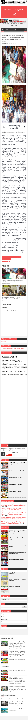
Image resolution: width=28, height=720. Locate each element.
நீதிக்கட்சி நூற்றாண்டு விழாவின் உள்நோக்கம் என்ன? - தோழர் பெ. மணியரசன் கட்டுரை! (16, 703)
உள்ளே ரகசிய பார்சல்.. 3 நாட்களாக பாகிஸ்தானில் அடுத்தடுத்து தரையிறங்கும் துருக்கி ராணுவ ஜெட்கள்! (13, 504)
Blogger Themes (21, 718)
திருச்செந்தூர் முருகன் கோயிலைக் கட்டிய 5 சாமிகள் (16, 709)
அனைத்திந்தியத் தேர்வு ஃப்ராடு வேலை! (16, 559)
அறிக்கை (4, 614)
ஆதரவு (4, 256)
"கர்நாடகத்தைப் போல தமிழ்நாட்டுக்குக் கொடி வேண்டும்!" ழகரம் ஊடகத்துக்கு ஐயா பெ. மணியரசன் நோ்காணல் (17, 532)
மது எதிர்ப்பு (19, 256)
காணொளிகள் (5, 619)
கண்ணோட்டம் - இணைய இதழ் (14, 12)
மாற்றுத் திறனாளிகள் (6, 258)
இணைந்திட (4, 341)
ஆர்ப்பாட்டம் (4, 616)
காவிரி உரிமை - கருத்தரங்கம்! (14, 586)
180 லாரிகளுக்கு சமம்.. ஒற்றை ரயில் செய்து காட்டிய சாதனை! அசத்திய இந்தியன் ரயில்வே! (13, 522)
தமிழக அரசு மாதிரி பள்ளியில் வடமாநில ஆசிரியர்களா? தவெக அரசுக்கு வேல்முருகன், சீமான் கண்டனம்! (13, 513)
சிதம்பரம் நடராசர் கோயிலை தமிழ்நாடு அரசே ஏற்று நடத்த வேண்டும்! (17, 553)
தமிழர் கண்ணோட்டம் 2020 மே (15, 491)
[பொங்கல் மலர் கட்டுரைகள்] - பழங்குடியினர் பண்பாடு (12, 698)
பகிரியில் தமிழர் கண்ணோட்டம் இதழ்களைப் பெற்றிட (12, 348)
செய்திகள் (8, 256)
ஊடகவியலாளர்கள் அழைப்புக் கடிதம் (17, 659)
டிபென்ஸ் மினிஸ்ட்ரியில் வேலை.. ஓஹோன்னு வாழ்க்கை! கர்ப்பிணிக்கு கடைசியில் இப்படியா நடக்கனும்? (13, 517)
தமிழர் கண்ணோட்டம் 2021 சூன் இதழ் (16, 470)
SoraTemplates (12, 718)
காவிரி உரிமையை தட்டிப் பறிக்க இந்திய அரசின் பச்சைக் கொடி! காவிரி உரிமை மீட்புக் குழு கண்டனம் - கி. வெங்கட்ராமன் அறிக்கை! (17, 689)
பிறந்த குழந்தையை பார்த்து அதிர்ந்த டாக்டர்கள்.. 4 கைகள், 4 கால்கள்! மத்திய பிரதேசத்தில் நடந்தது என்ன (12, 510)
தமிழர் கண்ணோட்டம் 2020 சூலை (15, 477)
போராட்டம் (13, 256)
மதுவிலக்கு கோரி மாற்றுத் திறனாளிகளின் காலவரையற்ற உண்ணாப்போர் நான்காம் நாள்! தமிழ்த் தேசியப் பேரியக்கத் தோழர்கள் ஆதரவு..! (12, 282)
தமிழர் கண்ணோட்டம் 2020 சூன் (15, 484)
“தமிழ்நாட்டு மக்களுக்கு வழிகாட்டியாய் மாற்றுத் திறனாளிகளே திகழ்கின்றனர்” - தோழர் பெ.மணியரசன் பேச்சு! (12, 299)
